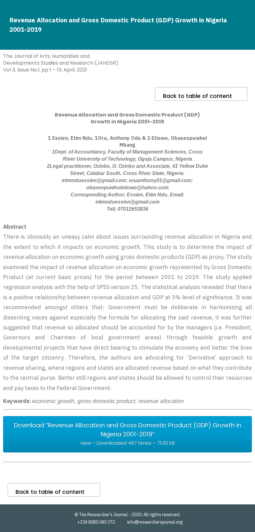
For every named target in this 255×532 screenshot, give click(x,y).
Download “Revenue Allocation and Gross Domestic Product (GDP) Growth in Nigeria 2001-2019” (127, 434)
